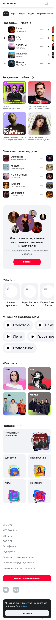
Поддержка (9, 551)
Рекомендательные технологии (19, 568)
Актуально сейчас (45, 13)
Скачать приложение (27, 578)
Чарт (13, 13)
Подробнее (21, 606)
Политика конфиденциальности (19, 562)
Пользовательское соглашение (19, 557)
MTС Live (7, 525)
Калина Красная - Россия (11, 304)
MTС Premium (10, 530)
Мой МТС (7, 536)
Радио (31, 13)
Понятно (27, 613)
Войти (27, 262)
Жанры (21, 13)
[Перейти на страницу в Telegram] (6, 590)
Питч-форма (9, 546)
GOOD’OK (8, 541)
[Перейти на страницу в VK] (16, 590)
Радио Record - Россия (29, 304)
